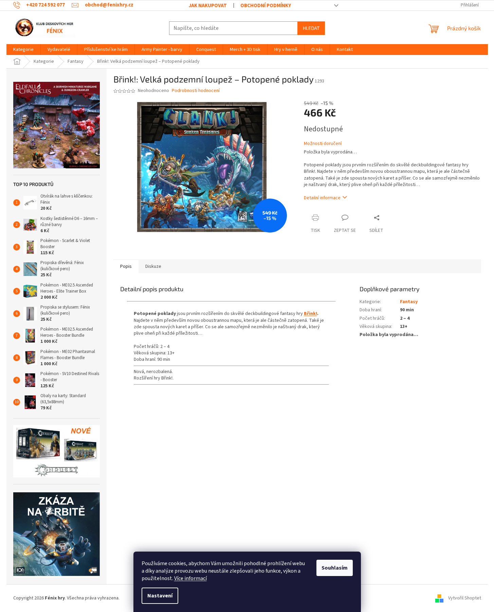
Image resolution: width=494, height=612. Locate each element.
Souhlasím (335, 568)
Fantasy (409, 301)
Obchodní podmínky (265, 5)
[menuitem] (23, 49)
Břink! (310, 313)
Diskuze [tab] (153, 266)
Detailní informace (322, 197)
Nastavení (159, 595)
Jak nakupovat (208, 5)
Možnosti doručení (323, 144)
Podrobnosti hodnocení (196, 91)
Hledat (311, 28)
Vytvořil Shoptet (464, 598)
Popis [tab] (126, 266)
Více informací (190, 578)
